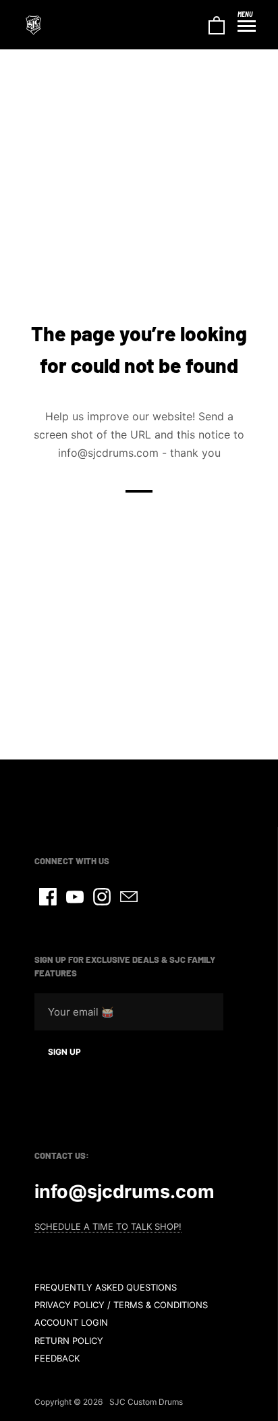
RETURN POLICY (68, 1340)
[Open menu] (247, 26)
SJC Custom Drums (146, 1402)
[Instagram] (102, 896)
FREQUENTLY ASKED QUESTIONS (105, 1287)
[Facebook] (48, 896)
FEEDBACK (57, 1358)
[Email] (129, 896)
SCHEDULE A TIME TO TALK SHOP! (108, 1226)
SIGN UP (64, 1052)
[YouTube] (75, 896)
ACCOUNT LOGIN (71, 1322)
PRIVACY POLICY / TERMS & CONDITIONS (121, 1304)
